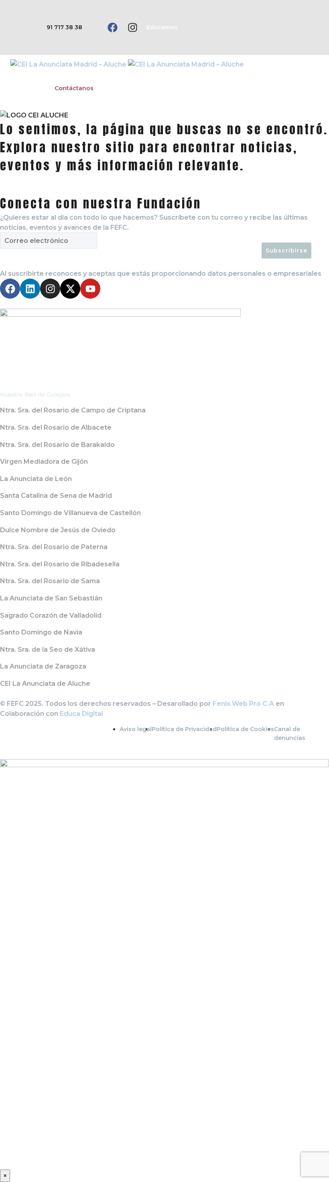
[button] (289, 27)
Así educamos (79, 75)
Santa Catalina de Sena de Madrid (56, 495)
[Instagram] (132, 28)
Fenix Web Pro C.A (243, 703)
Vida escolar (130, 75)
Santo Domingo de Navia (41, 632)
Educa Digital (81, 713)
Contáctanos (74, 88)
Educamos (162, 27)
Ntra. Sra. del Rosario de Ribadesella (60, 564)
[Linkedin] (30, 289)
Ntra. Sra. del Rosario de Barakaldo (57, 445)
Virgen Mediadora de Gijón (44, 461)
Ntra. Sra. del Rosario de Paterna (54, 547)
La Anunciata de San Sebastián (51, 598)
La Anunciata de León (36, 479)
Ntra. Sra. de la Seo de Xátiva (47, 649)
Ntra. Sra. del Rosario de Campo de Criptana (73, 410)
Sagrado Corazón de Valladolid (51, 615)
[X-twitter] (70, 289)
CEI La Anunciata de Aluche (45, 683)
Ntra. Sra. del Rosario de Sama (50, 581)
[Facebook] (112, 28)
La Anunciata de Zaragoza (43, 666)
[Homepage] (127, 64)
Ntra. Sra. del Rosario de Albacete (56, 427)
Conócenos (27, 75)
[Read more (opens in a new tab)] (52, 27)
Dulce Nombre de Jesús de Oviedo (58, 530)
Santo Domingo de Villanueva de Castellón (70, 513)
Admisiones (269, 75)
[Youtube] (90, 289)
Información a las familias (200, 75)
